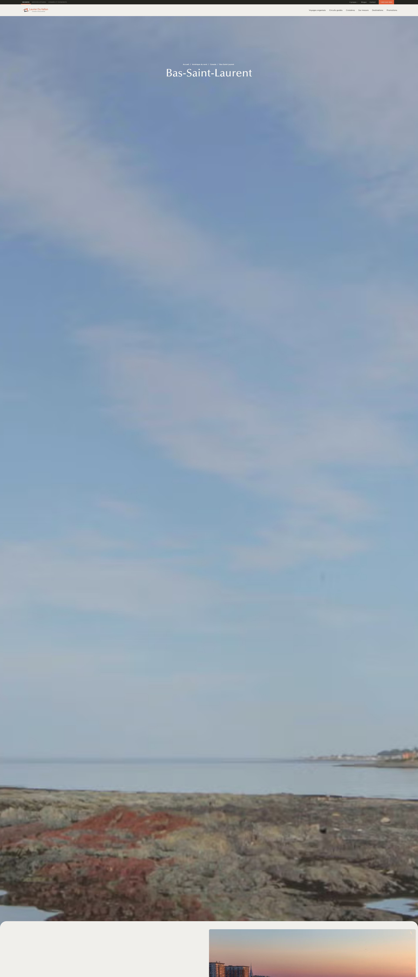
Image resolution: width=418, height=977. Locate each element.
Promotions (392, 10)
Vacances (25, 2)
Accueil (186, 64)
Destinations (377, 10)
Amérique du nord (199, 64)
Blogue (364, 2)
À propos (352, 2)
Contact (373, 2)
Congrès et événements (57, 2)
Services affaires (39, 2)
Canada (213, 64)
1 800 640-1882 (386, 2)
